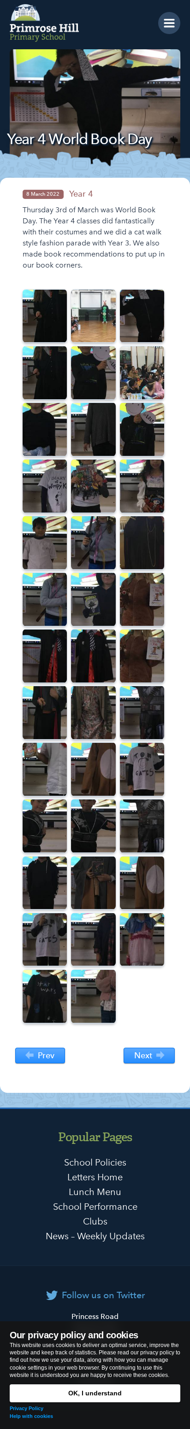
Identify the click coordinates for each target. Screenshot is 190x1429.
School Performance (95, 1206)
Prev (45, 1055)
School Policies (95, 1162)
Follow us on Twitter (103, 1295)
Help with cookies (31, 1416)
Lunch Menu (95, 1191)
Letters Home (95, 1177)
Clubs (95, 1221)
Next (144, 1055)
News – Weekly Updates (95, 1236)
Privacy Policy (26, 1408)
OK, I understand (95, 1393)
